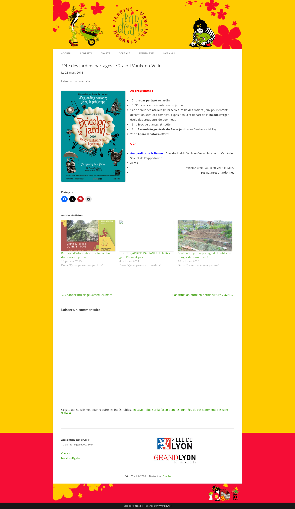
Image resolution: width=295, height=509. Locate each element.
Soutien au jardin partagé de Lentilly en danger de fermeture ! (204, 255)
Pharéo (167, 476)
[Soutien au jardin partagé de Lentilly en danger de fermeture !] (205, 235)
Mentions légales (70, 458)
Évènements (147, 53)
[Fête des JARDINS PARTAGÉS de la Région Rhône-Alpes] (146, 235)
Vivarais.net (164, 505)
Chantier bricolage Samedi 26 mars (86, 295)
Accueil (66, 53)
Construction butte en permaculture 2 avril (203, 295)
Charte (105, 53)
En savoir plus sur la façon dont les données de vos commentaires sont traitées (144, 411)
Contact (124, 53)
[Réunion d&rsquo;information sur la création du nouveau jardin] (88, 235)
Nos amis (169, 53)
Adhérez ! (86, 53)
